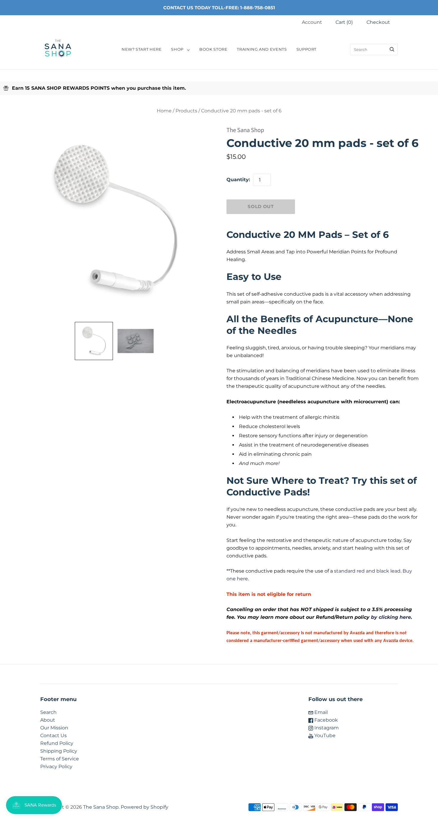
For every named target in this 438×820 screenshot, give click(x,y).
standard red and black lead (367, 571)
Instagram (326, 728)
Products (186, 111)
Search (48, 712)
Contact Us (53, 735)
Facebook (325, 720)
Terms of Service (59, 759)
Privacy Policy (56, 766)
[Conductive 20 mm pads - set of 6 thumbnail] (94, 341)
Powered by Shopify (144, 807)
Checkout (378, 22)
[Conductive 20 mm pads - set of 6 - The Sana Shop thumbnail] (136, 341)
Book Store (213, 49)
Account (312, 22)
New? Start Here (142, 49)
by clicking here (391, 617)
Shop (177, 49)
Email (320, 712)
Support (306, 49)
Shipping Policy (58, 751)
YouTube (324, 735)
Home (164, 111)
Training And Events (262, 49)
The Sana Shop (245, 130)
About (47, 720)
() (344, 22)
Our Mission (54, 728)
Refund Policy (56, 743)
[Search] (392, 49)
